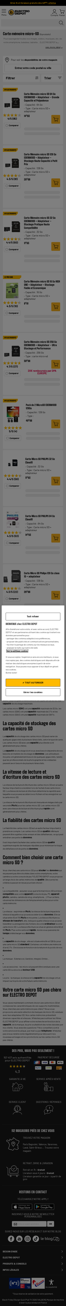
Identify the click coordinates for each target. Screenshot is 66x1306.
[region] (33, 653)
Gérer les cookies (32, 692)
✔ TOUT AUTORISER (33, 682)
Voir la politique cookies (17, 651)
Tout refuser (33, 616)
